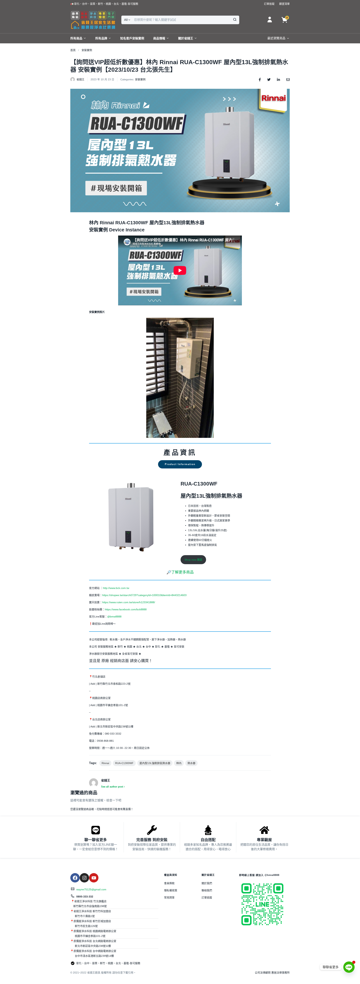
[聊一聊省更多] (95, 830)
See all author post (112, 786)
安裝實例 (87, 50)
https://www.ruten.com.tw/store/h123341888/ (128, 602)
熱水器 (191, 763)
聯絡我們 (207, 890)
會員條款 (169, 883)
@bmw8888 (114, 616)
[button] (104, 3)
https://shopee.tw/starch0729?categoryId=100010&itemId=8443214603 (144, 595)
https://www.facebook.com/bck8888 (126, 609)
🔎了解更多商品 (180, 572)
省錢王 (80, 79)
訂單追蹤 (207, 897)
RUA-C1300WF (124, 763)
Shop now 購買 (193, 559)
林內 (179, 763)
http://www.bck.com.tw (116, 587)
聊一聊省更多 (95, 840)
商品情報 (159, 38)
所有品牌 (101, 38)
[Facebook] (75, 877)
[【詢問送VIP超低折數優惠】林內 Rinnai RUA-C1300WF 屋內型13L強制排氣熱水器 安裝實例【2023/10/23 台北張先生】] (260, 79)
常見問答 (169, 897)
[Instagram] (84, 877)
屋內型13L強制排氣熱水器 (155, 763)
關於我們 (207, 883)
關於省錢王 (185, 38)
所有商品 (76, 38)
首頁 (73, 50)
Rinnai (105, 763)
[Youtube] (93, 877)
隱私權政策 (170, 890)
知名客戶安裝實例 (132, 38)
